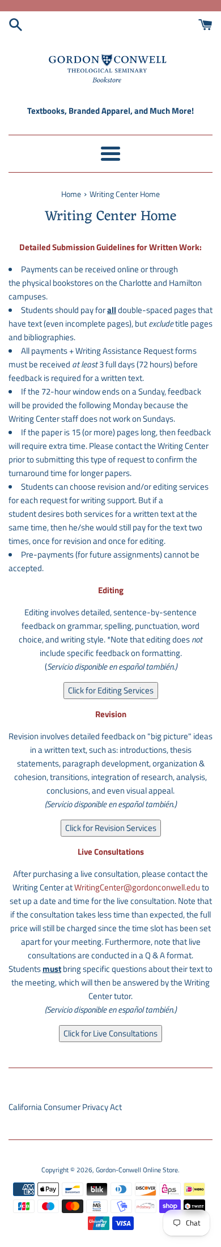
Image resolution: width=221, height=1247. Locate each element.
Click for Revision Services (110, 827)
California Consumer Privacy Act (65, 1106)
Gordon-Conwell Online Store (137, 1169)
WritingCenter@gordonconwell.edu (137, 887)
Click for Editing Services (111, 690)
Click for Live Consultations (110, 1033)
